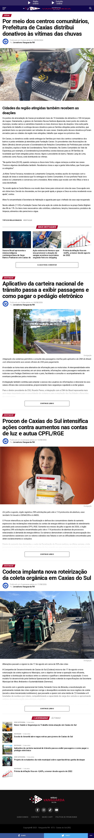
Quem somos (22, 817)
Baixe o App (47, 817)
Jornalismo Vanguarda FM (24, 42)
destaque (28, 220)
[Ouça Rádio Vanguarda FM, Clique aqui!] (35, 5)
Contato (35, 817)
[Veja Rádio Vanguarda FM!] (58, 5)
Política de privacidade (66, 817)
